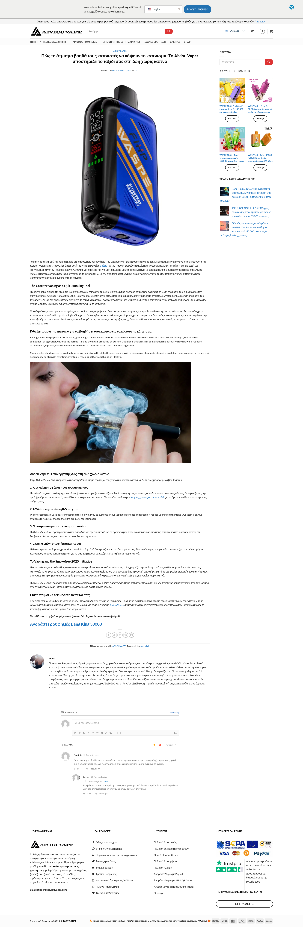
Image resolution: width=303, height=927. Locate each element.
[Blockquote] (102, 733)
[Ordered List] (93, 733)
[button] (271, 31)
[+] (119, 733)
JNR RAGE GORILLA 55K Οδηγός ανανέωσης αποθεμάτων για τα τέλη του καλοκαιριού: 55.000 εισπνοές (251, 212)
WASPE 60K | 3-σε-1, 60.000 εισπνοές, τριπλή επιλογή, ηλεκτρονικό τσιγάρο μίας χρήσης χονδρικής (260, 109)
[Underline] (84, 733)
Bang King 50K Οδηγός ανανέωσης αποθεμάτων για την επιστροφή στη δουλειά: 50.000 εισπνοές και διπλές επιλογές (245, 194)
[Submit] (169, 31)
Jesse (86, 777)
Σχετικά (175, 41)
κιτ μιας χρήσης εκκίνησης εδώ (147, 497)
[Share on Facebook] (108, 635)
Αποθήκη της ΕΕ (113, 41)
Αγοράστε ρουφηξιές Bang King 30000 (66, 624)
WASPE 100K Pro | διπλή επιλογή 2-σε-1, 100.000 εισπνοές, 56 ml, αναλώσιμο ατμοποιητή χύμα (231, 109)
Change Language (197, 9)
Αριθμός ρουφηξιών (85, 41)
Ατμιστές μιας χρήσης (53, 41)
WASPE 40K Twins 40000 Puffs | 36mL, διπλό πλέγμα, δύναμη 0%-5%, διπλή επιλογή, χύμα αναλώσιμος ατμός (260, 158)
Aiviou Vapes (117, 604)
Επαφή (188, 41)
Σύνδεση (174, 712)
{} (115, 733)
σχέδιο (103, 265)
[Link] (110, 733)
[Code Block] (106, 733)
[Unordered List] (97, 733)
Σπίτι (33, 41)
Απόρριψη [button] (260, 21)
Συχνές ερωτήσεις (155, 41)
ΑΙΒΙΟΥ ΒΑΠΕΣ (120, 51)
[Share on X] (114, 635)
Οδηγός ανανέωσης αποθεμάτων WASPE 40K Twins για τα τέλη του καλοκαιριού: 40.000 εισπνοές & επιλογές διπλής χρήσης (244, 229)
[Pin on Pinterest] (125, 635)
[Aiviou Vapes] (56, 31)
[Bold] (75, 733)
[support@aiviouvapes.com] (253, 31)
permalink (144, 646)
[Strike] (88, 733)
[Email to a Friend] (120, 635)
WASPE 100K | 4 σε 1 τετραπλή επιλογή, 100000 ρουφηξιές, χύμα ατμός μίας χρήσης (232, 158)
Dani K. (105, 781)
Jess (137, 71)
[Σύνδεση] (262, 31)
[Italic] (79, 733)
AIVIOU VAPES (119, 646)
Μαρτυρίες (134, 41)
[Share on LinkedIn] (131, 635)
